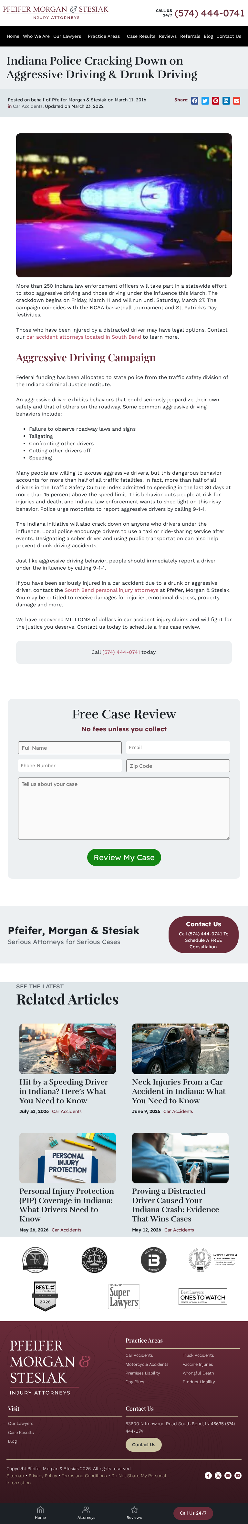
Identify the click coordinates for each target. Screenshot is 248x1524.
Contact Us (228, 36)
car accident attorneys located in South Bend (83, 337)
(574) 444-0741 (210, 13)
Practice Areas (104, 36)
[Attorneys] (86, 1510)
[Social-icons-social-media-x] (218, 1475)
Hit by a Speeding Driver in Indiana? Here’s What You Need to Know (63, 1091)
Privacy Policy (43, 1475)
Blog (208, 36)
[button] (195, 101)
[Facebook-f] (208, 1475)
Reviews (168, 36)
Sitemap (15, 1475)
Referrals (190, 36)
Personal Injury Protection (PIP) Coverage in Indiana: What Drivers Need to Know (66, 1205)
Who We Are (36, 36)
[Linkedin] (238, 1475)
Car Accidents (28, 106)
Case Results (141, 36)
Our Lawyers (67, 36)
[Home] (40, 1510)
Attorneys (86, 1517)
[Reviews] (134, 1510)
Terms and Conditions (84, 1475)
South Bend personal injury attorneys (111, 590)
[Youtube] (228, 1475)
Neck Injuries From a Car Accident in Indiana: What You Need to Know (179, 1091)
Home (13, 36)
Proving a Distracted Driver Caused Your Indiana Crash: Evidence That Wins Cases (175, 1205)
